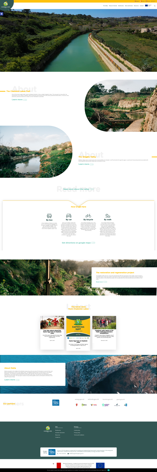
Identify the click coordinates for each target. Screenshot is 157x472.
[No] (155, 470)
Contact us (57, 437)
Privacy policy (77, 432)
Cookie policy (77, 430)
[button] (1, 13)
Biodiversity (58, 430)
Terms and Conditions (79, 435)
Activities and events (60, 432)
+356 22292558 (62, 453)
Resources (57, 435)
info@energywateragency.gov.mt (76, 453)
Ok (108, 470)
